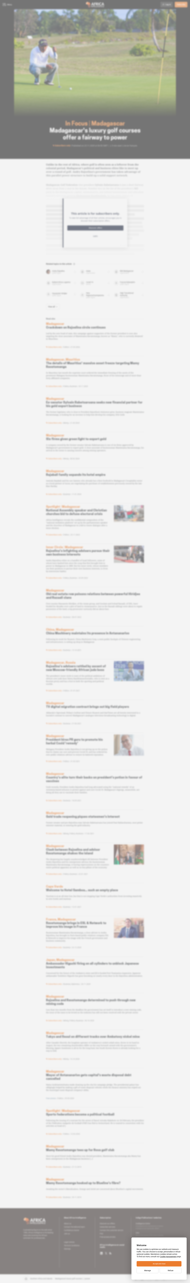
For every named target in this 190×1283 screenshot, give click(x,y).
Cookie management (168, 1257)
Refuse (170, 1270)
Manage (147, 1270)
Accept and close (159, 1264)
